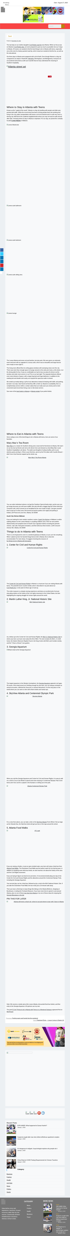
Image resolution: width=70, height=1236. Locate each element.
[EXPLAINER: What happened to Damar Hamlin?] (11, 1129)
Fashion (9, 1177)
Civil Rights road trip (35, 45)
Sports (9, 1192)
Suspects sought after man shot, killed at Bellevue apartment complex (38, 1137)
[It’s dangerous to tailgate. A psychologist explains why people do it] (11, 1152)
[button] (24, 25)
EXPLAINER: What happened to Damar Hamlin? (32, 1125)
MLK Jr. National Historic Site (52, 637)
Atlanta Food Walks (12, 868)
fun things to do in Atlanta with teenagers (19, 541)
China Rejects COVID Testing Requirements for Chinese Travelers (37, 1160)
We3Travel (10, 1011)
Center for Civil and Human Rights (19, 583)
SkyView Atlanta (42, 822)
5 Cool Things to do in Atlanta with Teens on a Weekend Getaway (32, 1009)
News (8, 1186)
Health (9, 1180)
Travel (10, 36)
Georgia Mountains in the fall (15, 895)
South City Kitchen (44, 519)
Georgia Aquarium (44, 683)
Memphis (31, 58)
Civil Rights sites (19, 47)
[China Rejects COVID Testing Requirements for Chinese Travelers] (11, 1164)
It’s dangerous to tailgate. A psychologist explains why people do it (37, 1148)
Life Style (9, 1183)
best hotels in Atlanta (23, 391)
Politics (9, 1189)
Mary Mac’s (10, 446)
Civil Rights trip (11, 588)
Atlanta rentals (35, 391)
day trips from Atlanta (30, 893)
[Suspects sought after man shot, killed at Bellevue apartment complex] (11, 1141)
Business (9, 1174)
